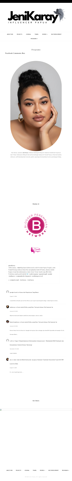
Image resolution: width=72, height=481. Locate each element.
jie (10, 359)
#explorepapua (33, 274)
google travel (13, 292)
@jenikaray (11, 265)
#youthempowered (37, 276)
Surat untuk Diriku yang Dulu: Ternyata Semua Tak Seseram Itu (35, 307)
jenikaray (12, 307)
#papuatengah (42, 274)
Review (44, 34)
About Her (10, 34)
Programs (34, 38)
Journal (28, 34)
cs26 (11, 341)
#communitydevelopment (23, 276)
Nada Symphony (14, 322)
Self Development (56, 34)
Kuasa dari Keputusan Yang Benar (29, 292)
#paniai (50, 274)
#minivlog (20, 267)
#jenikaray (11, 276)
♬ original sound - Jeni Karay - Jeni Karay (21, 280)
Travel (37, 34)
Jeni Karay (25, 152)
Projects (19, 34)
